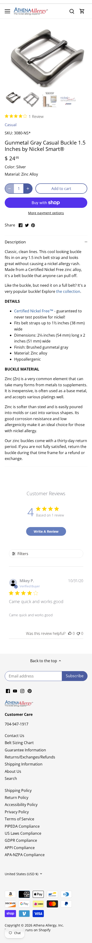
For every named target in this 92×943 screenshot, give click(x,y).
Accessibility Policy (21, 804)
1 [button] (39, 85)
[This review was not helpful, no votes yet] (78, 633)
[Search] (72, 11)
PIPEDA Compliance (22, 826)
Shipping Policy (18, 790)
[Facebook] (8, 690)
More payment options (46, 213)
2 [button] (43, 85)
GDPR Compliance (21, 840)
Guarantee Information (25, 750)
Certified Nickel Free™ (33, 311)
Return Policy (16, 797)
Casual (11, 124)
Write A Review (46, 531)
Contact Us (14, 735)
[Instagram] (22, 690)
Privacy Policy (17, 811)
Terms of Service (19, 819)
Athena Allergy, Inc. (48, 925)
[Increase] (27, 188)
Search (11, 778)
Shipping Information (23, 764)
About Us (13, 771)
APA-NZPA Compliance (25, 854)
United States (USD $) (21, 874)
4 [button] (53, 85)
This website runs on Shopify (27, 930)
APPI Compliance (20, 847)
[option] (46, 59)
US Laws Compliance (23, 833)
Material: (12, 174)
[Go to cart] (82, 11)
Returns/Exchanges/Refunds (30, 757)
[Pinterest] (30, 690)
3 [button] (48, 85)
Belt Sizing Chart (19, 742)
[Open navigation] (7, 11)
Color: (10, 166)
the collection (68, 291)
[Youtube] (15, 690)
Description (15, 242)
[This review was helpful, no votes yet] (69, 633)
